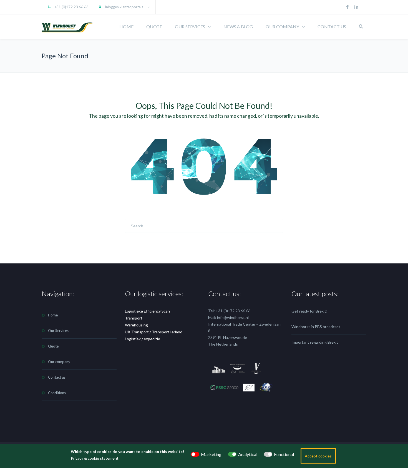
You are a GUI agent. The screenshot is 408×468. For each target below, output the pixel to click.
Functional (284, 454)
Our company (59, 361)
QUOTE (154, 26)
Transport (133, 318)
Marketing (211, 454)
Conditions (57, 393)
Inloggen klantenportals (124, 7)
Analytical (247, 454)
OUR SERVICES (190, 26)
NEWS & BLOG (238, 26)
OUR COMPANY (282, 26)
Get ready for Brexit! (309, 311)
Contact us (57, 377)
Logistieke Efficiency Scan (147, 311)
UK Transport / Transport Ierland (153, 331)
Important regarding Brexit (314, 342)
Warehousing (136, 325)
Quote (53, 346)
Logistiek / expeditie (142, 338)
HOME (126, 26)
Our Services (58, 330)
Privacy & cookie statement (95, 458)
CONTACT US (332, 26)
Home (53, 315)
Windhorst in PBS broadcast (315, 326)
